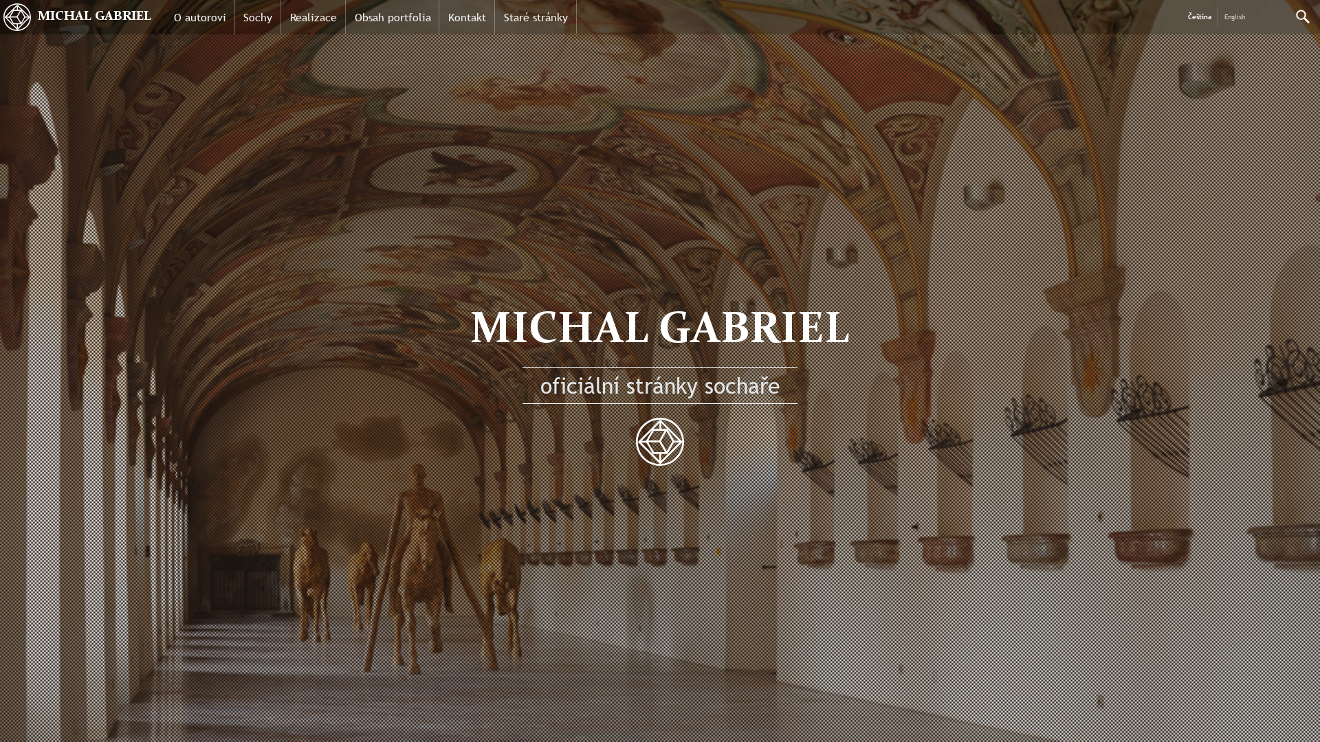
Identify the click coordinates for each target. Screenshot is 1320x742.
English (1234, 17)
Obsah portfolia (393, 17)
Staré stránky (536, 17)
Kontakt (467, 17)
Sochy (257, 17)
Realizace (313, 17)
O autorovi (200, 17)
